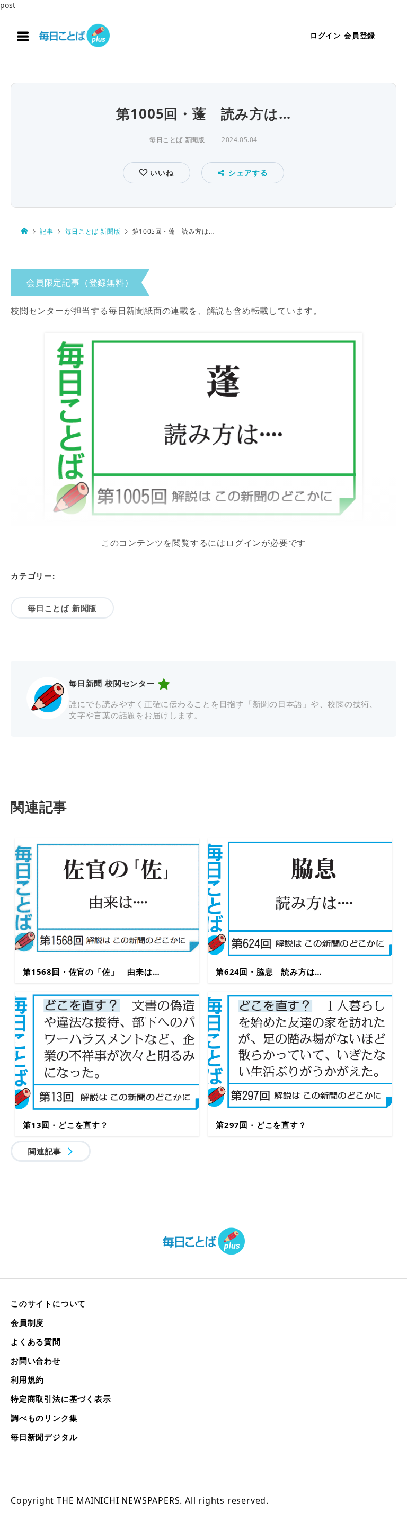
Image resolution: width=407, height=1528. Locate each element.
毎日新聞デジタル (44, 1437)
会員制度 (27, 1322)
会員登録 (359, 35)
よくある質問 (36, 1341)
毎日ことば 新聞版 (177, 139)
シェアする (248, 172)
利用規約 (27, 1379)
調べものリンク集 (44, 1417)
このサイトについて (48, 1303)
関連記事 (44, 1151)
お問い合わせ (36, 1360)
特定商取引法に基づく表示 (61, 1398)
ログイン (325, 35)
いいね (160, 172)
